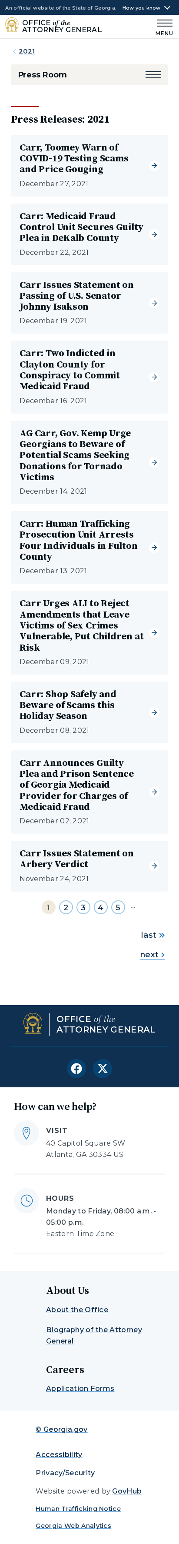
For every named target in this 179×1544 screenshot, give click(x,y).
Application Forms (80, 1388)
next (149, 954)
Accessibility (59, 1454)
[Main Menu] (162, 26)
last (148, 935)
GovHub (127, 1491)
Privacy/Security (65, 1473)
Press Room (42, 75)
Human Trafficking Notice (78, 1509)
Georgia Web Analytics (73, 1526)
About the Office (77, 1310)
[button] (153, 75)
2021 (27, 51)
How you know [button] (142, 8)
